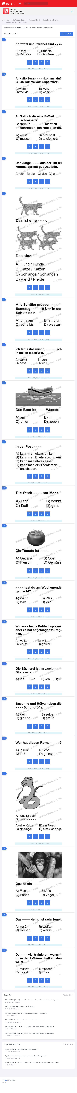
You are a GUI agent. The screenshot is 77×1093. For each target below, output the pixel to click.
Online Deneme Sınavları (51, 20)
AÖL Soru (5, 20)
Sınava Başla (67, 34)
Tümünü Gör (67, 995)
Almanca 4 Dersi (34, 20)
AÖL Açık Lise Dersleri (19, 20)
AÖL (5, 1080)
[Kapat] (1, 11)
